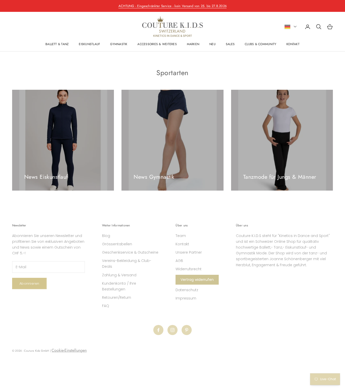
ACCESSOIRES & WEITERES (157, 44)
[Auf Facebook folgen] (158, 330)
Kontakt (182, 244)
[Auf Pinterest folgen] (187, 330)
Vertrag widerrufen (197, 279)
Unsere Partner (189, 252)
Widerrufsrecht (189, 269)
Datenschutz (187, 289)
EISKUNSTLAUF (89, 44)
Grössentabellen (117, 244)
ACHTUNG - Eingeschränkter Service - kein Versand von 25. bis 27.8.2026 (172, 6)
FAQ (105, 305)
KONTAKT (293, 44)
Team (181, 235)
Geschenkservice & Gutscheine (130, 252)
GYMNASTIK (118, 44)
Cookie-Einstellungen (69, 350)
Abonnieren (29, 283)
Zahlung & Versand (119, 275)
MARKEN (193, 44)
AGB (179, 260)
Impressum (186, 298)
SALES (230, 44)
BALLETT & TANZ (57, 44)
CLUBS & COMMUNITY (260, 44)
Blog (106, 235)
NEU (212, 44)
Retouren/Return (116, 297)
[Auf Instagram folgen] (172, 330)
